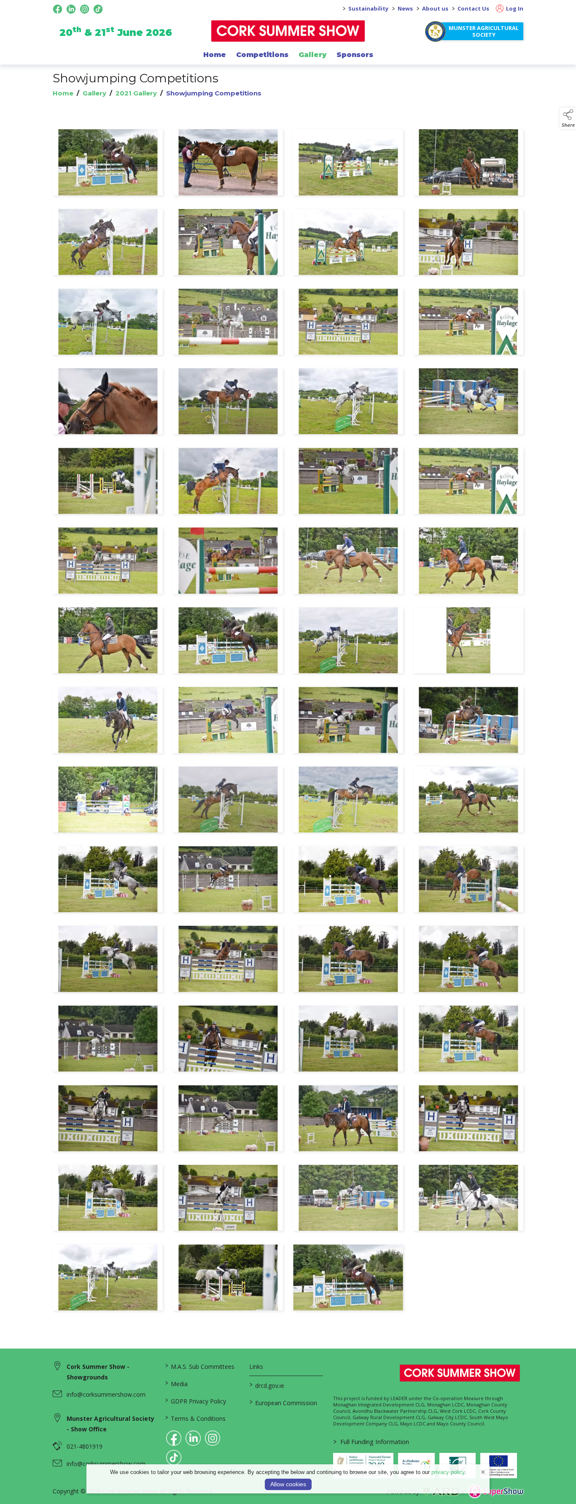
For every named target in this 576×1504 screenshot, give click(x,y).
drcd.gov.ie (266, 1385)
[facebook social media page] (57, 9)
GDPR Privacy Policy (195, 1400)
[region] (288, 721)
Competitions (262, 54)
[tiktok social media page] (98, 9)
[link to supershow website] (495, 1492)
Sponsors (354, 54)
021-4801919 (84, 1446)
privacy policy (448, 1472)
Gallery (312, 54)
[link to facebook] (173, 1438)
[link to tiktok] (173, 1457)
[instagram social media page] (84, 9)
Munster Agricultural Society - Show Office (110, 1423)
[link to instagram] (212, 1438)
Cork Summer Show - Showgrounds (98, 1372)
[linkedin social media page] (71, 9)
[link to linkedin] (193, 1438)
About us (435, 8)
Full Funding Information (371, 1441)
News (405, 8)
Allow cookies (288, 1484)
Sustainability (368, 8)
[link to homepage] (288, 31)
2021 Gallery (136, 93)
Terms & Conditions (195, 1417)
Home (214, 54)
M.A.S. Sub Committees (199, 1366)
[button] (568, 118)
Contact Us (473, 8)
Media (176, 1383)
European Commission (283, 1402)
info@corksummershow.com (106, 1394)
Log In (514, 8)
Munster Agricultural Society (484, 31)
